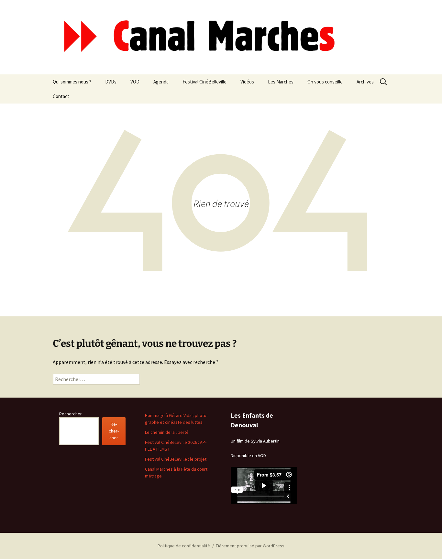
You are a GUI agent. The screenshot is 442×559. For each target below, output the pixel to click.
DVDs (110, 82)
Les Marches (280, 82)
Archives (365, 82)
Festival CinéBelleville (204, 82)
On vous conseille (325, 82)
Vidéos (247, 82)
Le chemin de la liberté (167, 432)
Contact (61, 96)
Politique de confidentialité (184, 546)
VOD (134, 82)
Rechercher (70, 414)
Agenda (161, 82)
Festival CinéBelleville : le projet (175, 459)
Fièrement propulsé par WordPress (250, 546)
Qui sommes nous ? (72, 82)
